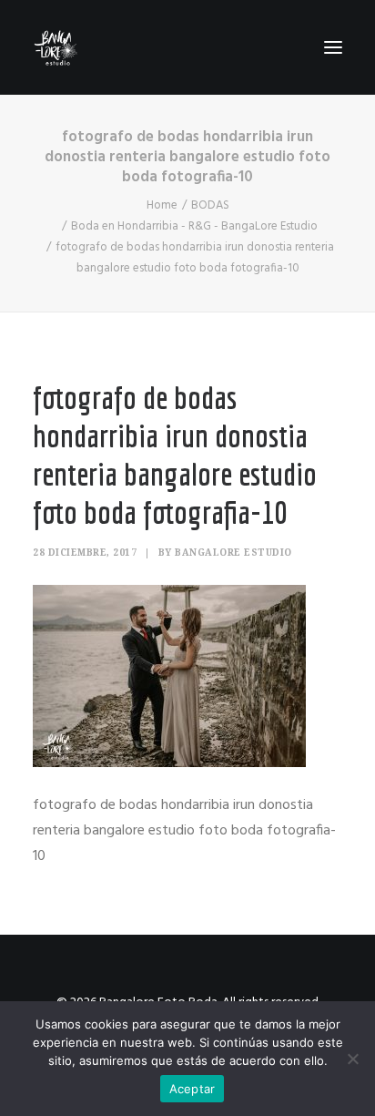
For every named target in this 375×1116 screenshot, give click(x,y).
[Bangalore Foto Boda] (56, 47)
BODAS (210, 205)
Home (162, 205)
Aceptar (192, 1088)
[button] (333, 47)
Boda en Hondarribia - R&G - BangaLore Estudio (194, 226)
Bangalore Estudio (233, 553)
